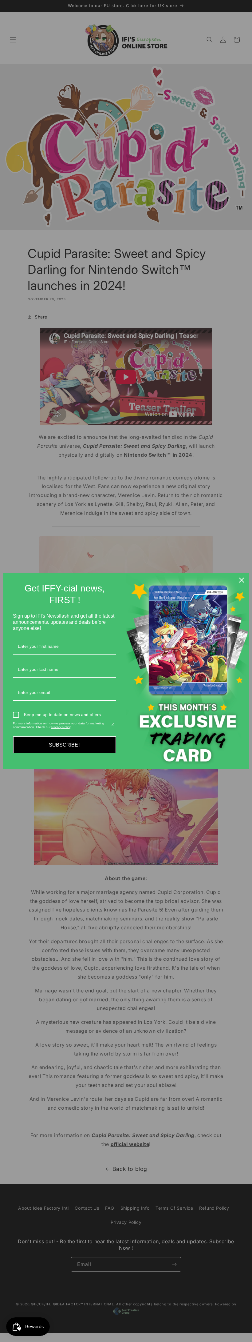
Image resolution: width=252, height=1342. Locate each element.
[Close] (241, 580)
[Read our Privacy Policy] (112, 724)
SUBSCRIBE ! (65, 744)
